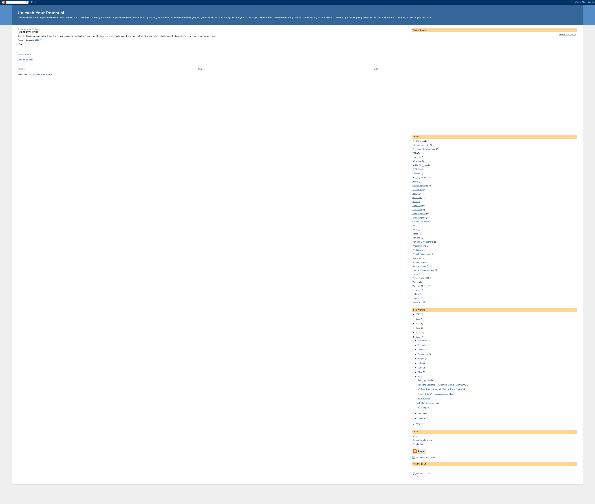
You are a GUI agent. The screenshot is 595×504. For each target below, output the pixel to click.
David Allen (417, 189)
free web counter (419, 476)
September (423, 354)
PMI (414, 226)
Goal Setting (418, 141)
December (423, 340)
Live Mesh (417, 209)
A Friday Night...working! (428, 403)
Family (415, 193)
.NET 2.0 (416, 169)
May (420, 372)
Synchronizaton (419, 266)
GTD (414, 153)
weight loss (417, 302)
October (422, 349)
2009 (418, 319)
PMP (414, 230)
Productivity (417, 250)
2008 (418, 323)
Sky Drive (416, 258)
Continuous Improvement (423, 149)
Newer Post (23, 69)
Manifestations (419, 214)
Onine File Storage (420, 222)
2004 (418, 424)
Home (200, 69)
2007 (418, 328)
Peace (415, 234)
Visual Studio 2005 (420, 278)
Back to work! (423, 398)
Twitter (415, 274)
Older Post (378, 69)
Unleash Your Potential (41, 13)
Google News (418, 444)
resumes (416, 298)
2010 (418, 314)
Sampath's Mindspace (422, 440)
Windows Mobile (419, 286)
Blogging (416, 181)
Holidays (416, 201)
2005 (418, 337)
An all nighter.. (423, 407)
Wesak (415, 282)
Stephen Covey (419, 262)
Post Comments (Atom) (41, 74)
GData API (417, 197)
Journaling (417, 205)
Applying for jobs (420, 177)
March (421, 413)
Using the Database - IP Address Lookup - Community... (442, 385)
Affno (414, 436)
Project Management (421, 254)
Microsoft (416, 161)
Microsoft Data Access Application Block (435, 394)
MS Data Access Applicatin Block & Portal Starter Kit (441, 389)
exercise (416, 290)
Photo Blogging (419, 246)
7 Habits (416, 173)
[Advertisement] (54, 64)
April (420, 377)
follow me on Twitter (567, 34)
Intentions (416, 157)
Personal (416, 238)
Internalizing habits (420, 145)
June (420, 368)
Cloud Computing (420, 185)
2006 (418, 332)
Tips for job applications (423, 270)
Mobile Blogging (419, 165)
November (423, 345)
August (421, 358)
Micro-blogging (418, 218)
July (420, 363)
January (422, 418)
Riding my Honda (28, 31)
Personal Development (422, 242)
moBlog (415, 294)
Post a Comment (25, 60)
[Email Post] (20, 44)
